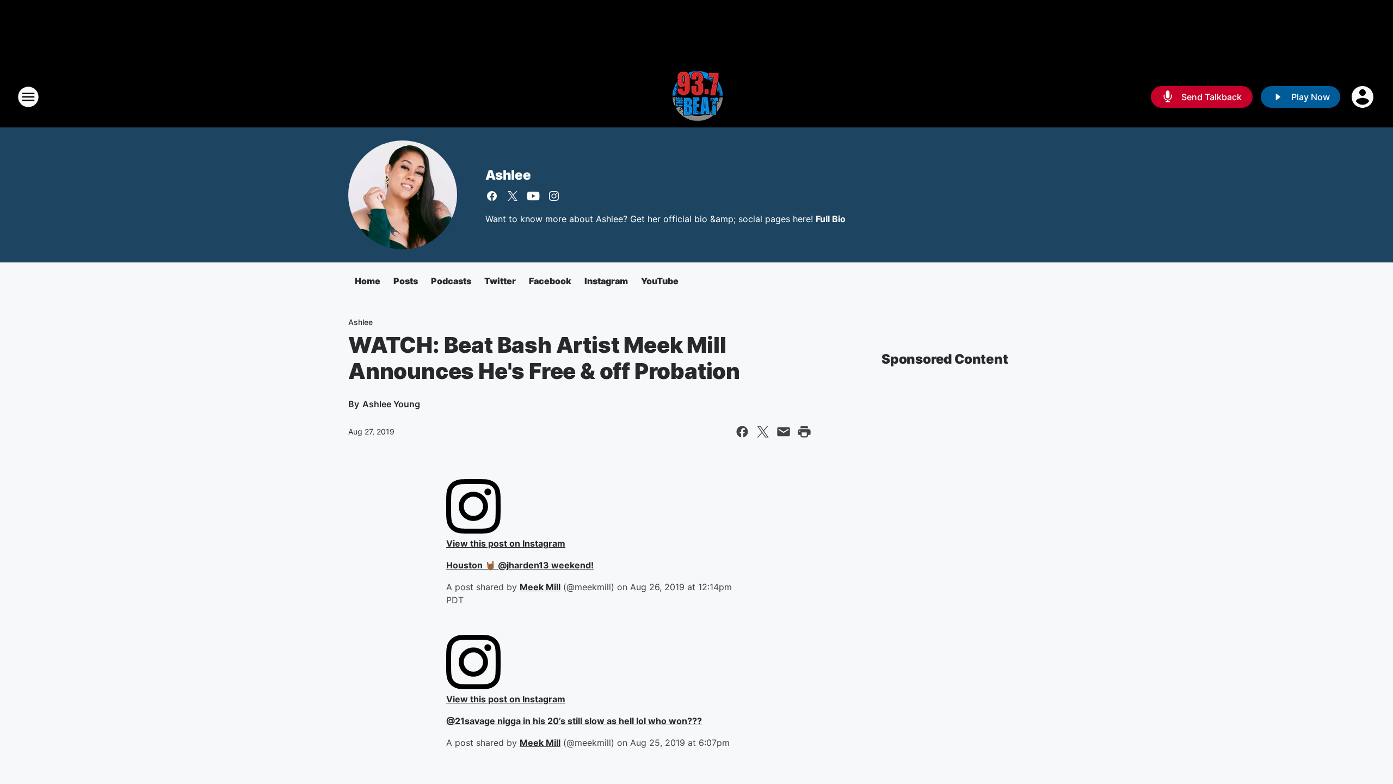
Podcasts (451, 280)
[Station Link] (696, 97)
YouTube (660, 280)
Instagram (606, 280)
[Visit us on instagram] (553, 196)
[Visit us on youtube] (533, 196)
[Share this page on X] (763, 431)
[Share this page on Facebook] (742, 431)
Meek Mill (540, 586)
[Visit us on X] (512, 196)
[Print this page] (804, 431)
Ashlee (508, 175)
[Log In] (1364, 97)
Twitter (500, 280)
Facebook (550, 280)
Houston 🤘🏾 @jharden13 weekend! (520, 565)
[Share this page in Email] (783, 431)
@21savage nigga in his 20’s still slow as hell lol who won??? (574, 720)
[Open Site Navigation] (28, 97)
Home (367, 280)
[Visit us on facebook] (491, 196)
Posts (405, 280)
